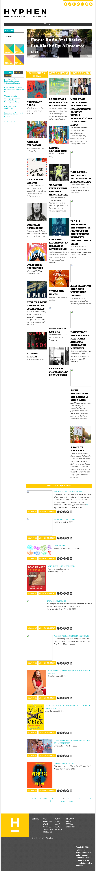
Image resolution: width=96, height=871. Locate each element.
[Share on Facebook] (58, 511)
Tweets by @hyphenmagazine (13, 122)
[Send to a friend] (67, 511)
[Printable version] (70, 511)
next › (63, 801)
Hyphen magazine (15, 825)
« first (34, 798)
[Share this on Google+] (64, 511)
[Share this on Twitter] (61, 511)
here (87, 505)
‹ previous (44, 798)
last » (71, 801)
